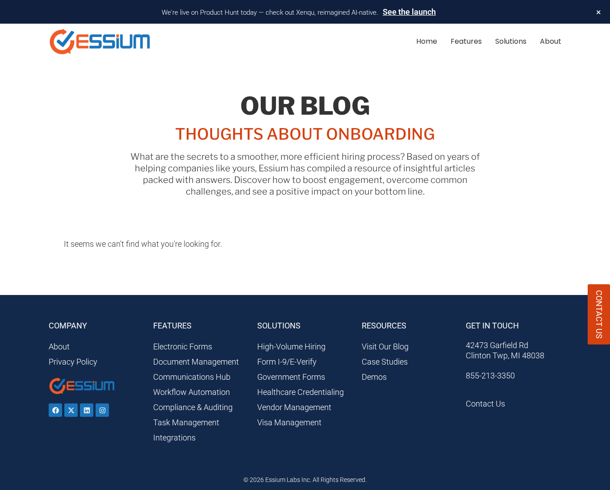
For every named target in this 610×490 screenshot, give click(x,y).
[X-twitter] (71, 410)
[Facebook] (55, 410)
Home (426, 41)
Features (466, 41)
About (550, 41)
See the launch (409, 12)
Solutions (510, 41)
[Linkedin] (86, 410)
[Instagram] (102, 410)
